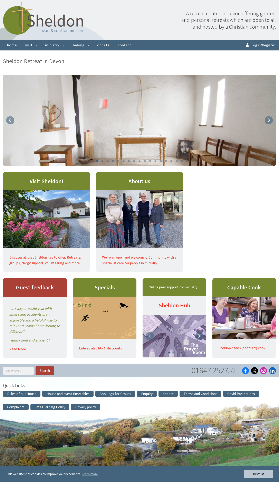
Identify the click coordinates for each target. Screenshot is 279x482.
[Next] (269, 120)
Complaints (16, 407)
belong (79, 45)
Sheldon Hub (174, 305)
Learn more (90, 474)
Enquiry (147, 393)
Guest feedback (35, 287)
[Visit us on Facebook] (245, 370)
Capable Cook (244, 287)
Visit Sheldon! (47, 181)
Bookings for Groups (115, 393)
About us (139, 181)
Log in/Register (263, 45)
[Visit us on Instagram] (263, 370)
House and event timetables (67, 393)
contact (124, 45)
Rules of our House (21, 393)
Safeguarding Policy (50, 407)
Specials (105, 287)
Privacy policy (85, 407)
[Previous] (10, 120)
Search (45, 370)
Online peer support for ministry (173, 287)
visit (28, 45)
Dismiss (258, 474)
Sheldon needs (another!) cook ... (244, 348)
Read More (17, 349)
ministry (52, 45)
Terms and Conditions (200, 393)
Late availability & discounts (100, 348)
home (12, 45)
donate (103, 45)
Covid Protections (241, 393)
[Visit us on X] (254, 370)
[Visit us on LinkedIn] (272, 370)
